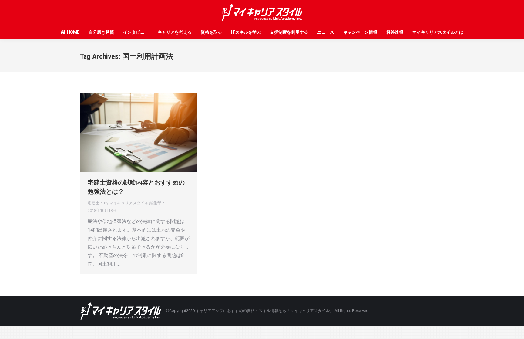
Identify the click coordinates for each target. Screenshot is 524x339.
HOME (73, 32)
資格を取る (211, 32)
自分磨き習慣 (101, 32)
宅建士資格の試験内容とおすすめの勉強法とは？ (136, 187)
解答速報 (394, 32)
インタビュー (136, 32)
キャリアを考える (175, 32)
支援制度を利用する (289, 32)
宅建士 (93, 203)
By (132, 203)
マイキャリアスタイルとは (437, 32)
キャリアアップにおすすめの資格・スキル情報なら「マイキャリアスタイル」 (265, 310)
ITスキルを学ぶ (246, 32)
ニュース (325, 32)
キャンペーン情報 (360, 32)
